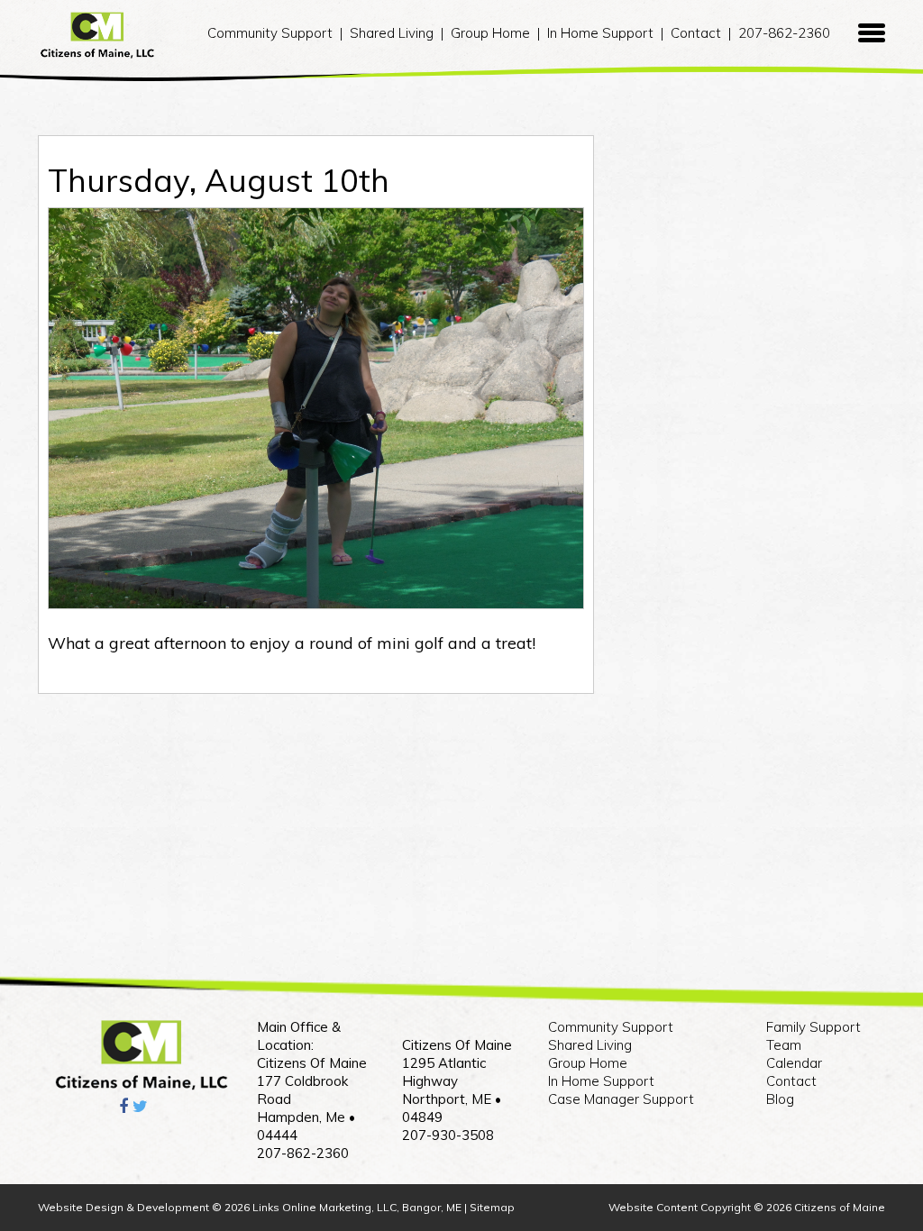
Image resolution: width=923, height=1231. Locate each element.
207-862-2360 (784, 32)
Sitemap (492, 1207)
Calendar (794, 1062)
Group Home (490, 32)
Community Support (270, 32)
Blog (780, 1099)
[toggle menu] (871, 33)
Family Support (813, 1026)
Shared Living (392, 32)
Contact (696, 32)
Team (783, 1044)
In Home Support (600, 32)
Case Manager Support (621, 1099)
